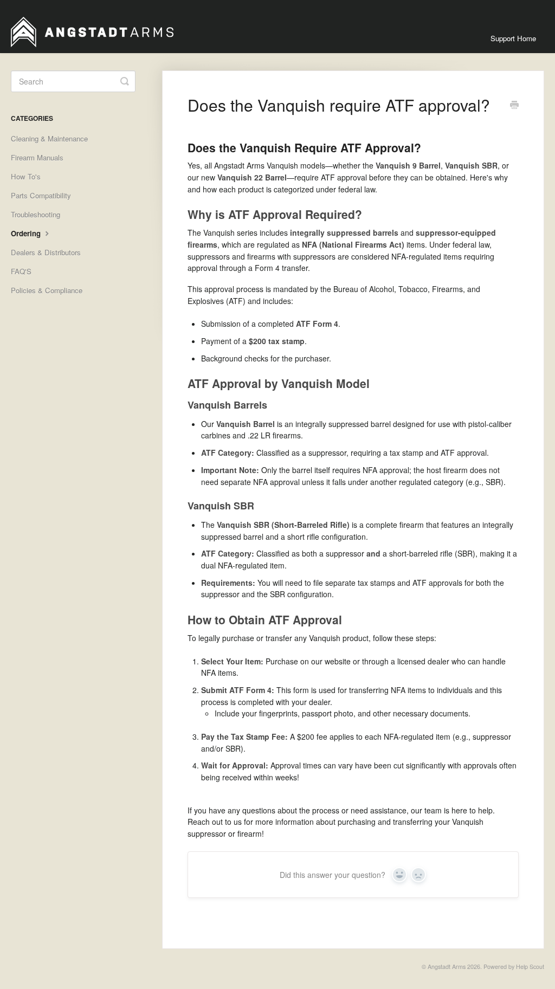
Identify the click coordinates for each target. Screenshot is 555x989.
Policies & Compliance (46, 290)
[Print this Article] (514, 106)
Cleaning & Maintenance (49, 138)
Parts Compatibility (41, 195)
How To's (26, 176)
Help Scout (530, 966)
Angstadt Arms (447, 966)
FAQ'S (21, 271)
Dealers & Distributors (46, 252)
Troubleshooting (35, 214)
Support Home (513, 38)
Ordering (27, 233)
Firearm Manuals (37, 157)
